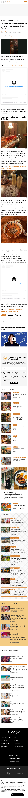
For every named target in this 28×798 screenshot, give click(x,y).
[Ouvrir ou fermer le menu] (25, 2)
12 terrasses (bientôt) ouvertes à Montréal (18, 416)
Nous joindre (19, 747)
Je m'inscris (14, 382)
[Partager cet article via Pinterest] (9, 36)
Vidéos (16, 741)
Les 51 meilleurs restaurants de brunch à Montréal (13, 494)
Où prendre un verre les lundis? (19, 427)
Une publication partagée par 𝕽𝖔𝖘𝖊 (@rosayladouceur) (14, 102)
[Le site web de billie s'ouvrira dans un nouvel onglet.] (19, 774)
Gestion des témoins (14, 761)
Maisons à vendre (6, 738)
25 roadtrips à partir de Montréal (18, 449)
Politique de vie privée (14, 758)
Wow (16, 738)
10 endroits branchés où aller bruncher (19, 460)
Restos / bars (5, 744)
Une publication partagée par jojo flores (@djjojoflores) (14, 298)
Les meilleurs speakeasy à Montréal (19, 395)
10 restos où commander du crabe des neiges (19, 506)
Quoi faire (4, 747)
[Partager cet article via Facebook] (2, 36)
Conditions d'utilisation (14, 755)
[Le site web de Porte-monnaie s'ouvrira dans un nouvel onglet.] (8, 774)
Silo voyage (4, 741)
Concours (18, 744)
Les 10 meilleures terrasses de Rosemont (18, 438)
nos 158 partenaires (9, 789)
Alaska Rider (3, 31)
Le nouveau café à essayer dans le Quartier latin (19, 405)
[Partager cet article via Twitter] (5, 36)
